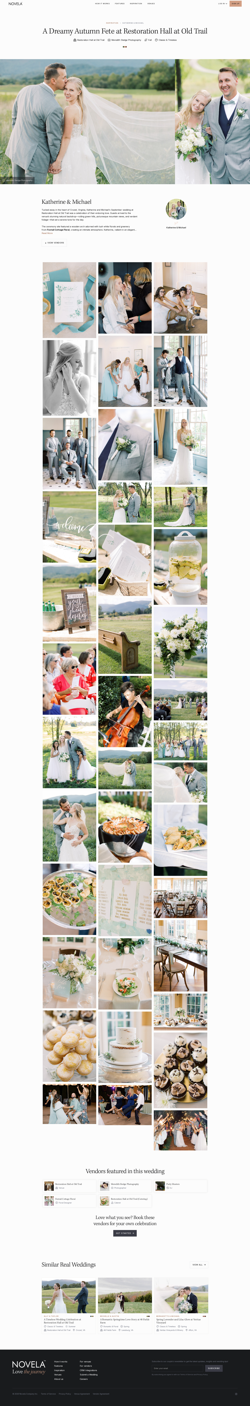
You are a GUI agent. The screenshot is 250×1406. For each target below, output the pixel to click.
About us (58, 1379)
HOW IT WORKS (102, 4)
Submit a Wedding (89, 1374)
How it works (60, 1361)
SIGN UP (235, 4)
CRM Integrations (88, 1370)
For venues (85, 1361)
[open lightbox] (69, 300)
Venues (57, 1374)
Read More (47, 233)
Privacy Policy (65, 1394)
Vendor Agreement (101, 1394)
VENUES (151, 4)
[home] (15, 4)
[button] (221, 4)
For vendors (86, 1366)
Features (58, 1366)
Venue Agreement (82, 1394)
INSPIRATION (136, 4)
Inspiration (59, 1370)
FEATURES (120, 4)
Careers (84, 1379)
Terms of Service (48, 1394)
